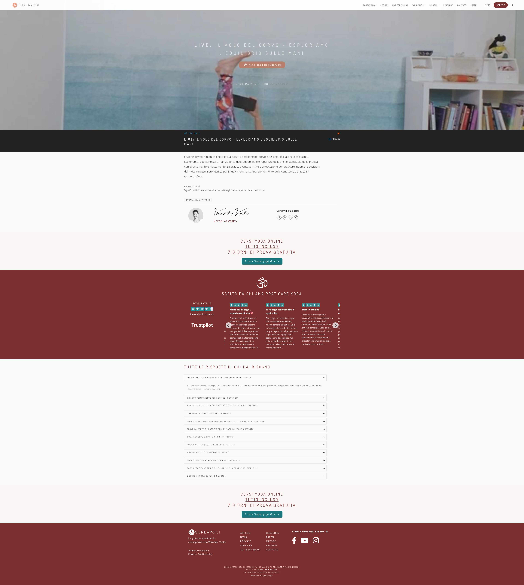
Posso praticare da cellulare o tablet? (210, 445)
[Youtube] (304, 540)
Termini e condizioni (198, 550)
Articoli (245, 532)
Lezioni (384, 5)
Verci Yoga (237, 567)
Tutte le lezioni (250, 549)
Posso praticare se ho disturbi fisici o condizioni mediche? (222, 468)
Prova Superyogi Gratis (262, 261)
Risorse (433, 5)
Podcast (245, 541)
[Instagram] (316, 540)
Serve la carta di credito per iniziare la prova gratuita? (221, 429)
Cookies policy (205, 554)
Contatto (272, 549)
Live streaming (400, 5)
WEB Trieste (274, 572)
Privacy (192, 554)
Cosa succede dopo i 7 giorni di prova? (210, 437)
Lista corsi (272, 532)
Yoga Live (246, 545)
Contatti (462, 5)
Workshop (418, 5)
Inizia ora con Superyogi (264, 64)
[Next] (335, 325)
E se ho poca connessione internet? (208, 452)
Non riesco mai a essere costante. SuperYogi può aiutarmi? (222, 406)
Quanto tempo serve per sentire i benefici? (212, 398)
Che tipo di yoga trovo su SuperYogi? (209, 413)
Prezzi (474, 5)
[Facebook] (279, 217)
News (243, 537)
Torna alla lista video (198, 200)
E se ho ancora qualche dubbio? (206, 476)
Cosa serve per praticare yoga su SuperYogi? (213, 460)
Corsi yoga (369, 5)
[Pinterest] (285, 217)
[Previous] (229, 325)
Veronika (448, 5)
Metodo (271, 541)
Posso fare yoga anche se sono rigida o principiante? (219, 378)
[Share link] (296, 217)
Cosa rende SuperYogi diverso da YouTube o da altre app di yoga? (226, 421)
